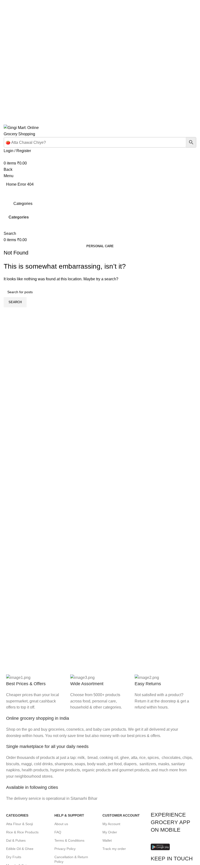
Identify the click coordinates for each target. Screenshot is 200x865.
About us (61, 824)
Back (8, 169)
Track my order (114, 849)
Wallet (107, 840)
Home (12, 184)
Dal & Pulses (16, 840)
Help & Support (69, 815)
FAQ (57, 832)
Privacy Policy (65, 849)
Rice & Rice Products (22, 832)
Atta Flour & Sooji (19, 824)
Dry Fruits (13, 857)
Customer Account (121, 815)
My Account (111, 824)
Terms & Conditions (69, 840)
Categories (19, 217)
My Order (109, 832)
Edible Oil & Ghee (19, 849)
